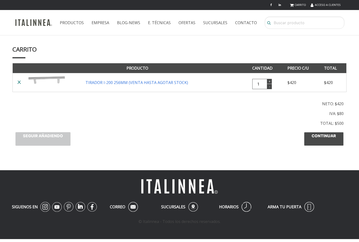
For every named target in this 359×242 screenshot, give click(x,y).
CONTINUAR (324, 135)
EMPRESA (100, 22)
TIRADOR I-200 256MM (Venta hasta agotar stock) (136, 82)
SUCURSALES (215, 22)
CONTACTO (246, 22)
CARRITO (300, 5)
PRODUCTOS (72, 22)
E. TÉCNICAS (159, 22)
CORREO (123, 207)
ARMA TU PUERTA (291, 207)
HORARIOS (235, 207)
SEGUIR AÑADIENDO (43, 135)
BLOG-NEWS (128, 22)
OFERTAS (187, 22)
